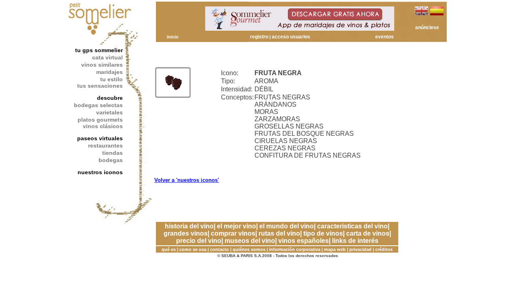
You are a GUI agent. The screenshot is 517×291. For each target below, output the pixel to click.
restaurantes (105, 145)
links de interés (355, 240)
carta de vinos (367, 233)
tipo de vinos (323, 233)
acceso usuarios (291, 37)
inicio (173, 36)
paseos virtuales (100, 138)
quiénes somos (249, 249)
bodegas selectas (98, 105)
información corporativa (294, 249)
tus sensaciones (100, 85)
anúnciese (427, 27)
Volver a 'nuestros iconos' (186, 180)
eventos (384, 37)
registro (259, 37)
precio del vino (198, 240)
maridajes (109, 72)
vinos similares (102, 64)
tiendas (112, 153)
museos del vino (250, 240)
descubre (110, 98)
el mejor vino (236, 226)
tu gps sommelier (99, 50)
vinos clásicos (103, 126)
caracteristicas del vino (352, 226)
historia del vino (189, 226)
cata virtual (107, 57)
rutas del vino (279, 233)
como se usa (192, 249)
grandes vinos (186, 233)
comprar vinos (233, 233)
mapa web (335, 249)
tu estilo (111, 79)
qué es (169, 249)
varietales (109, 112)
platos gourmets (100, 119)
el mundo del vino (286, 226)
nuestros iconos (100, 172)
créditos (384, 249)
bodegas (111, 160)
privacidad (360, 249)
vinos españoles (303, 240)
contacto (219, 249)
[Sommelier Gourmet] (299, 28)
